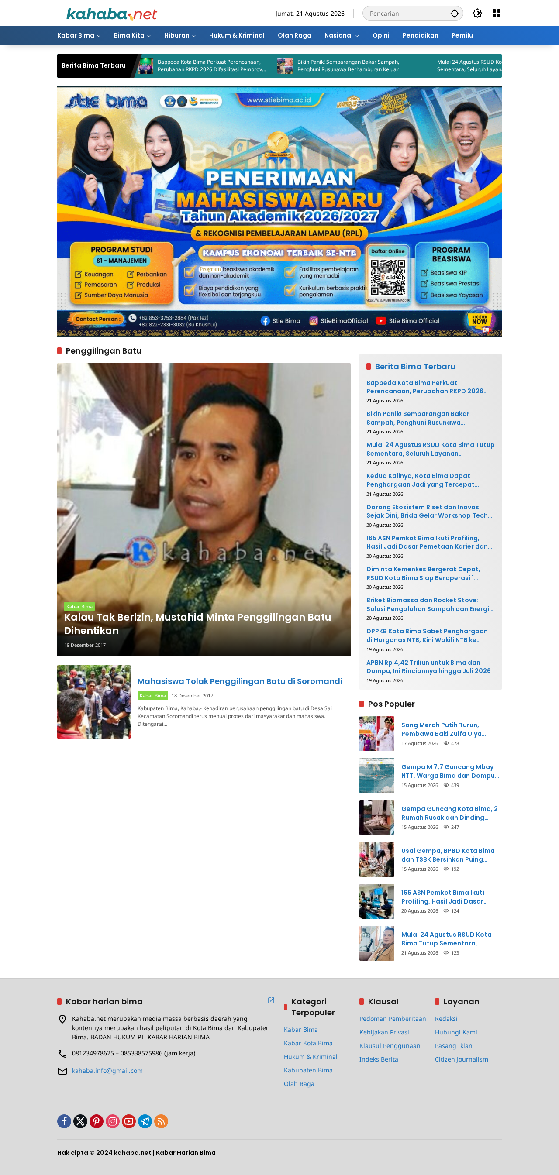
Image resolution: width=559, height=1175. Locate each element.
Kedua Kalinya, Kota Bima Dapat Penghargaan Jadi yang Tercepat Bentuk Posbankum (420, 480)
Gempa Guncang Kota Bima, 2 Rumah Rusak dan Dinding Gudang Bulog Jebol (449, 813)
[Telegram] (145, 1121)
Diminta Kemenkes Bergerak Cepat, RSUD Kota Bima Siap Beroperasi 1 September (423, 573)
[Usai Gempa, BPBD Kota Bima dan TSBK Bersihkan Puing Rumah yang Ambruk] (376, 859)
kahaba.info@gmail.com (107, 1070)
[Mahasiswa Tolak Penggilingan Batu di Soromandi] (94, 702)
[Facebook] (64, 1121)
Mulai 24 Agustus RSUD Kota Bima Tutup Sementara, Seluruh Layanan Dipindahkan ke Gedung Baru (446, 65)
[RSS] (161, 1121)
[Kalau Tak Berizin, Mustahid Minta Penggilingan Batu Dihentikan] (204, 509)
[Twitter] (80, 1121)
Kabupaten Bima (308, 1070)
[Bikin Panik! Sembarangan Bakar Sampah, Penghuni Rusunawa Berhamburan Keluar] (240, 66)
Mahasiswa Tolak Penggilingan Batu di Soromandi (240, 681)
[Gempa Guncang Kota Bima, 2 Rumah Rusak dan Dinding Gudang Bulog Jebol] (376, 817)
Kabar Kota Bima (308, 1043)
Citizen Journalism (461, 1059)
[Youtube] (129, 1121)
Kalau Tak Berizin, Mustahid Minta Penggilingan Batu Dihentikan (197, 624)
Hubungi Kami (456, 1032)
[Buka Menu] (496, 13)
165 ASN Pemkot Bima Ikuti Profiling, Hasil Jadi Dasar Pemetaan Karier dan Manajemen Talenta (427, 542)
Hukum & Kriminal (311, 1056)
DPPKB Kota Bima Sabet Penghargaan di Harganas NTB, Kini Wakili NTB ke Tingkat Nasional (427, 635)
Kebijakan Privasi (384, 1032)
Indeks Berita (378, 1059)
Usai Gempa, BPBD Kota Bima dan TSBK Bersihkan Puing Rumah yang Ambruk (448, 855)
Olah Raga (299, 1083)
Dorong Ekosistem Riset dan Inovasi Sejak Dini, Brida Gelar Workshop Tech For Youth (427, 511)
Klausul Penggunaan (390, 1045)
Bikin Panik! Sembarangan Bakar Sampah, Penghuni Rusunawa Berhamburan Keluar (303, 65)
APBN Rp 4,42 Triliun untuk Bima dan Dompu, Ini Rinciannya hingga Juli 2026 (428, 667)
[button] (454, 13)
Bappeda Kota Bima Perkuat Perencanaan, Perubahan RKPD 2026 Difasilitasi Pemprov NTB (164, 65)
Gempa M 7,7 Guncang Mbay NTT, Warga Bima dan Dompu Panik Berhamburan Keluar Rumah (448, 771)
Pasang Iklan (454, 1045)
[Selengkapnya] (271, 1000)
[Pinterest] (97, 1121)
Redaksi (446, 1018)
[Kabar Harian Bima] (111, 12)
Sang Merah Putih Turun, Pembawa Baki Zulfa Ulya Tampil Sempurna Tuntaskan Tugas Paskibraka (447, 729)
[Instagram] (113, 1121)
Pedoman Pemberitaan (392, 1018)
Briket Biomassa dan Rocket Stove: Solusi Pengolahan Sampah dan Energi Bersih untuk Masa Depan (427, 604)
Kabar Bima (79, 606)
